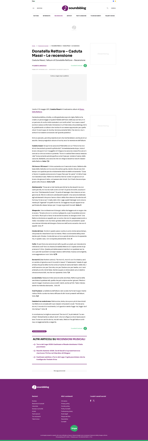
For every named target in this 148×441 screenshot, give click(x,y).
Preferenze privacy (67, 411)
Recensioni (59, 16)
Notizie (36, 16)
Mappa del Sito (65, 416)
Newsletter (64, 419)
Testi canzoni (81, 16)
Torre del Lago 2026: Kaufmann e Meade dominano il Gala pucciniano (59, 345)
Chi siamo (64, 401)
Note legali (64, 414)
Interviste (46, 16)
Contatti (63, 421)
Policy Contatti (65, 409)
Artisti (69, 16)
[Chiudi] (144, 4)
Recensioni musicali (43, 45)
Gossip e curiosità (37, 409)
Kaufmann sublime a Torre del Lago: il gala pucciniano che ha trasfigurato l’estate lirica (60, 358)
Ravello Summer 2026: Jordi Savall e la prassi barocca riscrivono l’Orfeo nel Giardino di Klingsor (58, 352)
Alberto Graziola (39, 65)
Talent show (110, 16)
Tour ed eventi (96, 16)
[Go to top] (127, 435)
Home (33, 45)
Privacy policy (65, 403)
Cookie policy (65, 406)
